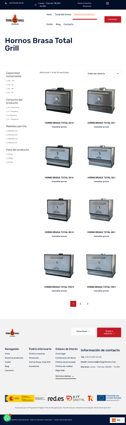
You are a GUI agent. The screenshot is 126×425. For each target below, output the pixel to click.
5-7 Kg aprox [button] (12, 115)
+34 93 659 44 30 (93, 357)
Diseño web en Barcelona (63, 420)
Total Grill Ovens (63, 14)
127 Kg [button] (10, 154)
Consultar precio (59, 127)
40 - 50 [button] (11, 89)
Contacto (68, 24)
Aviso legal (60, 354)
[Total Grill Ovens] (21, 19)
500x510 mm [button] (12, 135)
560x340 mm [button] (13, 139)
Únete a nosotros (84, 3)
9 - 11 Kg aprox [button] (13, 119)
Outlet (50, 24)
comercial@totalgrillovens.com (101, 362)
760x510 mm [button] (12, 143)
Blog (58, 24)
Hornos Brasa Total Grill (39, 362)
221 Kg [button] (10, 162)
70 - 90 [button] (10, 92)
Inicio (49, 14)
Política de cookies (64, 366)
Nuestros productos (84, 14)
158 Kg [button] (10, 158)
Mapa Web (60, 370)
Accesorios (34, 366)
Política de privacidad (65, 362)
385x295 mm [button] (13, 131)
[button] (112, 19)
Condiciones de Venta (65, 358)
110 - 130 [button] (11, 81)
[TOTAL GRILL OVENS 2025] (12, 337)
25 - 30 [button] (10, 85)
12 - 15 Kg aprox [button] (13, 107)
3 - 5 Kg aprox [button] (13, 111)
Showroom (87, 6)
